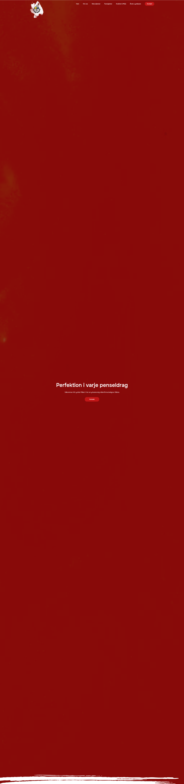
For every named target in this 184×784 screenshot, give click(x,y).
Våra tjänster (96, 4)
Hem (77, 4)
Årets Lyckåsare (135, 4)
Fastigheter (108, 4)
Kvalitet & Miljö (121, 4)
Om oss (85, 4)
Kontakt (149, 4)
